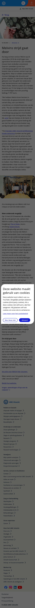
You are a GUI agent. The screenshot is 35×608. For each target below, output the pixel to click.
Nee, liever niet (10, 320)
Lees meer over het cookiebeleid (15, 313)
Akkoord (25, 320)
